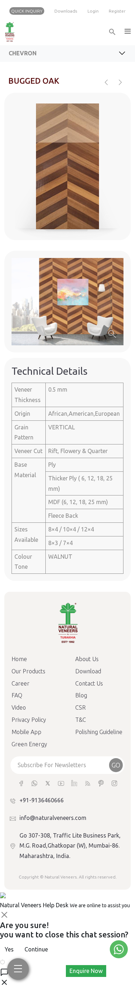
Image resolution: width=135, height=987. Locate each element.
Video (19, 707)
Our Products (28, 671)
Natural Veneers (61, 877)
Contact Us (89, 683)
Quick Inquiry (26, 11)
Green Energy (29, 744)
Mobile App (26, 732)
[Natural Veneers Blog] (87, 783)
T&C (80, 719)
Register (117, 11)
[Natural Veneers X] (47, 783)
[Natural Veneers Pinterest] (101, 783)
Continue (36, 949)
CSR (80, 707)
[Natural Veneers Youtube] (61, 783)
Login (93, 11)
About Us (87, 659)
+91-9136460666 (41, 800)
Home (19, 659)
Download (88, 671)
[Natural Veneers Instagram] (114, 783)
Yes (9, 949)
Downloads (65, 11)
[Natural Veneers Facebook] (21, 783)
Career (21, 683)
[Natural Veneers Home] (67, 622)
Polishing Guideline (98, 732)
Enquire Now (86, 971)
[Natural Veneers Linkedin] (74, 783)
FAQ (17, 695)
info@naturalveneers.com (52, 818)
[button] (127, 32)
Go (116, 765)
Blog (81, 695)
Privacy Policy (29, 719)
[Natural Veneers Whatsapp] (34, 783)
